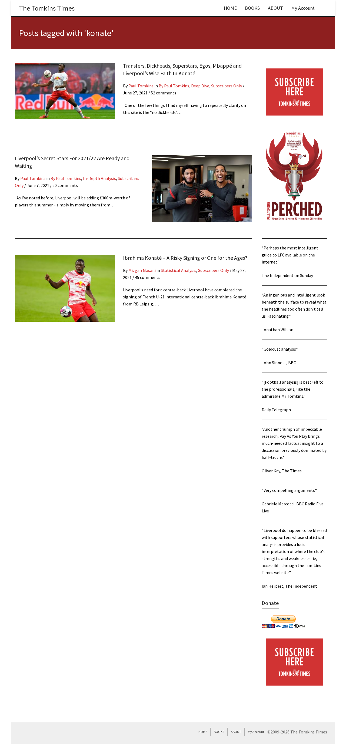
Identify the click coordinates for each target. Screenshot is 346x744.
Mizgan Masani (142, 270)
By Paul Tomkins (174, 85)
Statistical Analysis (178, 270)
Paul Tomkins (141, 85)
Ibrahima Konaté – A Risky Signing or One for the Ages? (185, 257)
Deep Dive (200, 85)
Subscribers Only (226, 85)
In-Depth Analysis (99, 178)
